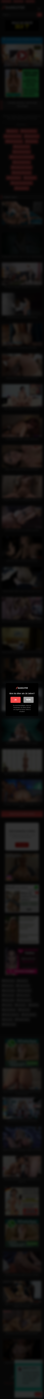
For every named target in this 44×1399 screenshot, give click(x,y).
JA (15, 700)
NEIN (28, 700)
